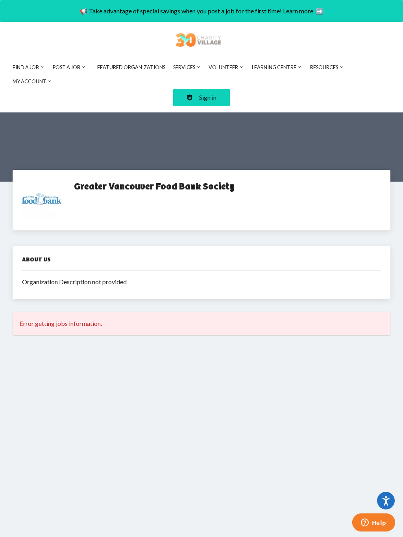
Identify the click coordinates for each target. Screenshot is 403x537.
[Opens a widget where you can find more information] (373, 523)
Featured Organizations (131, 67)
